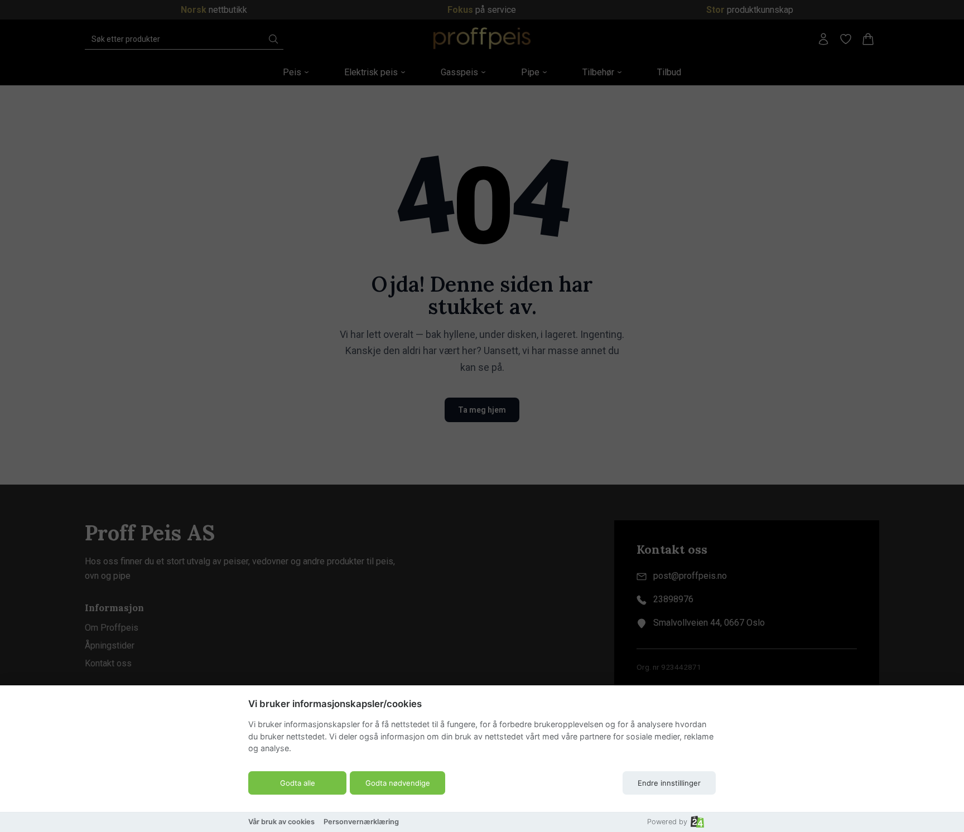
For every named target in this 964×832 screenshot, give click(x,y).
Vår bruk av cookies (281, 822)
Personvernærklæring (361, 822)
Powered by (667, 822)
